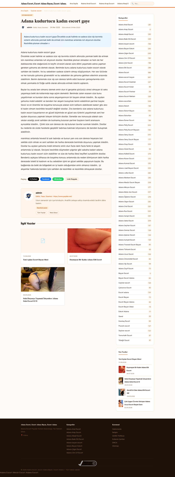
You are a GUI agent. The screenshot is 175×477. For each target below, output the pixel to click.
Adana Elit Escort (135, 68)
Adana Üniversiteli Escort (135, 259)
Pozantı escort (135, 326)
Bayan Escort (135, 273)
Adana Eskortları (135, 115)
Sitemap (115, 446)
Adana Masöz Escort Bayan (135, 182)
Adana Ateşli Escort (125, 3)
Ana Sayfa (74, 3)
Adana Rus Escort (135, 211)
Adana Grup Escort (135, 144)
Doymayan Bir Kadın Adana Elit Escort (86, 259)
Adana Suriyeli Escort (135, 240)
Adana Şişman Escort (135, 235)
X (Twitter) (33, 179)
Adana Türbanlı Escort (135, 249)
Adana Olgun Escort (135, 201)
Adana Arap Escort (106, 3)
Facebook (45, 179)
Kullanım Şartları (118, 439)
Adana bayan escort (135, 44)
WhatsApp (58, 179)
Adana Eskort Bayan (135, 111)
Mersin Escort (19, 472)
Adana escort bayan (135, 77)
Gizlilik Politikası (118, 436)
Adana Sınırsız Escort (135, 230)
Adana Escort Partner (135, 92)
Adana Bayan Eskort (135, 48)
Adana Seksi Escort (135, 221)
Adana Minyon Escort (135, 187)
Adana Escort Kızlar (135, 87)
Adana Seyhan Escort (135, 225)
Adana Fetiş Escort (135, 125)
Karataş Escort (135, 321)
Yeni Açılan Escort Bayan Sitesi (35, 259)
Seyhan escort (135, 331)
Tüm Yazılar (41, 213)
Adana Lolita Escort (135, 173)
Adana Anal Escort (88, 3)
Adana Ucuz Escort (135, 254)
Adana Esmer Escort (135, 120)
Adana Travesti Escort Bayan (135, 245)
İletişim (115, 432)
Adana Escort (135, 72)
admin (39, 193)
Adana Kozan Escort (135, 158)
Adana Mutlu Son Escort (135, 192)
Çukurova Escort (135, 288)
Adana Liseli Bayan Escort (135, 168)
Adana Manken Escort (135, 178)
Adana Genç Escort (135, 135)
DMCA (114, 443)
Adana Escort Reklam (135, 96)
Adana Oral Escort (135, 206)
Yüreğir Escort (135, 340)
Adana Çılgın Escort (135, 53)
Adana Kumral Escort (135, 163)
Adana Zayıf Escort (135, 268)
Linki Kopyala (72, 179)
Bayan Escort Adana (135, 278)
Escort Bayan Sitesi (135, 307)
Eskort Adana (135, 311)
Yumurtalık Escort (135, 335)
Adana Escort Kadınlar (135, 82)
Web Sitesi (54, 213)
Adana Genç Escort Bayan (135, 139)
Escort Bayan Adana (135, 302)
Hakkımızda (116, 429)
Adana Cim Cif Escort (135, 58)
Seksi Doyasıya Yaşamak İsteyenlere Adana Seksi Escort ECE (40, 299)
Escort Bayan (135, 297)
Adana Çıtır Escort (135, 63)
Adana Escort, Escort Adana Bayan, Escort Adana (43, 3)
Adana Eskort (135, 106)
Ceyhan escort (36, 11)
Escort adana (135, 292)
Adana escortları (135, 101)
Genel (135, 316)
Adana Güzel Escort (135, 149)
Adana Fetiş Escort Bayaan (135, 130)
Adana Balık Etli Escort (135, 39)
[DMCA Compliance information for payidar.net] (87, 463)
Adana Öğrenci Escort (135, 197)
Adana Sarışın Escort (135, 216)
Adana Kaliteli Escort (135, 154)
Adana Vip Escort (135, 264)
